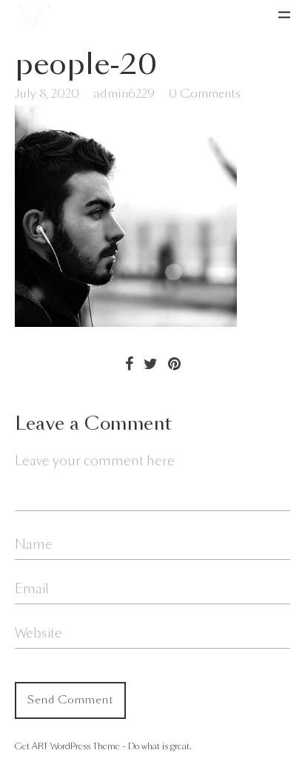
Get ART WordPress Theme (67, 746)
